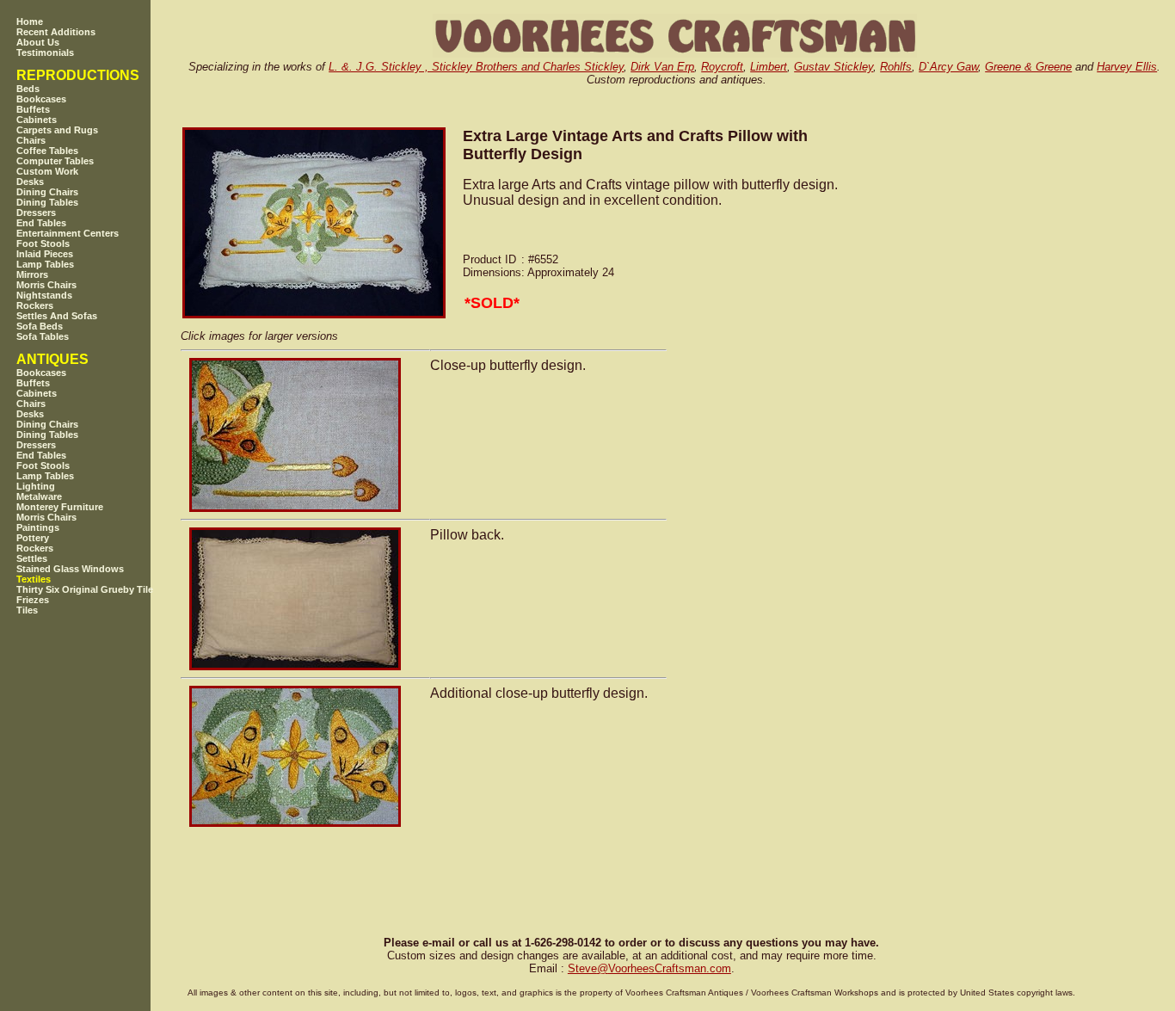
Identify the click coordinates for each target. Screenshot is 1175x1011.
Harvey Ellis (1127, 66)
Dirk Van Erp (662, 66)
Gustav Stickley (833, 66)
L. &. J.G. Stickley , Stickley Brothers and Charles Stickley (476, 66)
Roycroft (722, 66)
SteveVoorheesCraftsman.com (649, 968)
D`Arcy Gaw (948, 66)
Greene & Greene (1028, 66)
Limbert (768, 66)
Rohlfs (896, 66)
